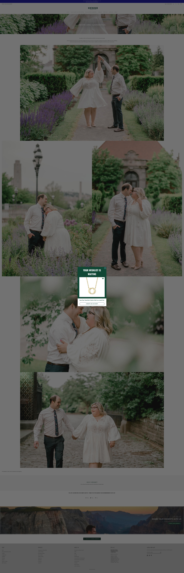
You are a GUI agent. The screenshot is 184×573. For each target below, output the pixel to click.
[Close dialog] (105, 268)
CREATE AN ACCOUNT (92, 303)
